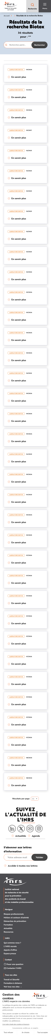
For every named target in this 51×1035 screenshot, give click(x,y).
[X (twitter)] (21, 828)
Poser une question (15, 964)
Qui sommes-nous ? (12, 942)
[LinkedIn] (12, 829)
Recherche (32, 8)
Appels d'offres (10, 949)
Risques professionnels (14, 914)
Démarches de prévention (15, 921)
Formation (8, 924)
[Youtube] (30, 828)
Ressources (8, 931)
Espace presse (10, 953)
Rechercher (39, 44)
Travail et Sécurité (11, 979)
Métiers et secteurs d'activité (16, 917)
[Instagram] (39, 828)
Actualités (8, 928)
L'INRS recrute (10, 946)
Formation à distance (13, 983)
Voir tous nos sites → (13, 986)
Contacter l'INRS (14, 968)
